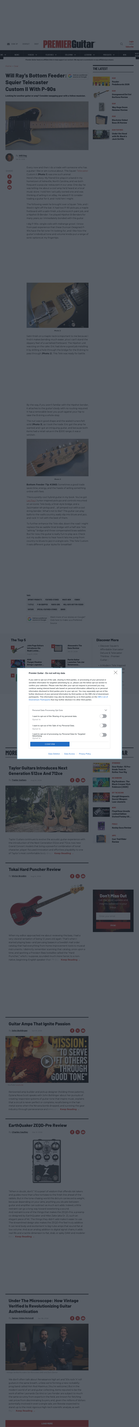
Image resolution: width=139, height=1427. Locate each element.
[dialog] (69, 713)
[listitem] (69, 710)
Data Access (69, 754)
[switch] (103, 716)
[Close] (116, 673)
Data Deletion (54, 754)
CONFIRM (50, 744)
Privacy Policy (85, 754)
